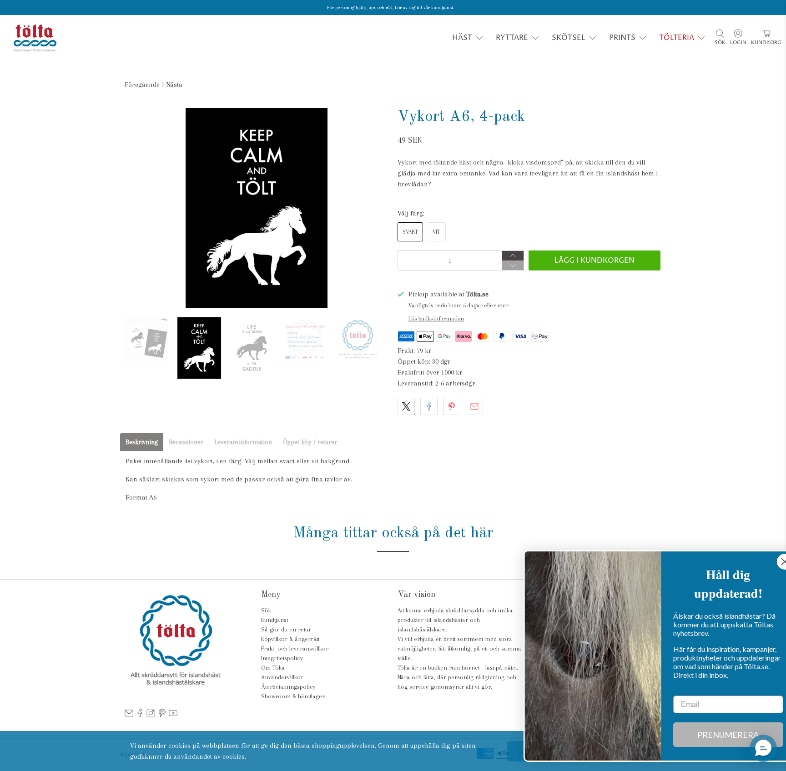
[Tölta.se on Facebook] (140, 715)
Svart (410, 232)
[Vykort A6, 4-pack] (256, 208)
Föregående (142, 84)
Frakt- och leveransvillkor (294, 648)
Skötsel (568, 38)
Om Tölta (273, 667)
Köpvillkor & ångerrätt (290, 639)
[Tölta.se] (35, 38)
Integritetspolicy (282, 658)
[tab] (141, 442)
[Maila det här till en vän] (474, 406)
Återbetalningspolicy (288, 686)
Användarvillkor (282, 677)
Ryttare (512, 38)
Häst (462, 38)
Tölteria (676, 38)
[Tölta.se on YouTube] (173, 715)
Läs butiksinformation (436, 318)
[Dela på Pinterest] (451, 406)
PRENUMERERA (709, 735)
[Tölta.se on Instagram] (150, 715)
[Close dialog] (765, 562)
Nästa (174, 84)
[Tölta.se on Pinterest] (162, 715)
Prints (622, 38)
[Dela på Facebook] (429, 406)
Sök (266, 610)
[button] (763, 748)
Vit (436, 232)
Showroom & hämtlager (293, 696)
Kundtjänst (274, 619)
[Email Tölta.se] (129, 715)
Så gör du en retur (286, 629)
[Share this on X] (406, 406)
